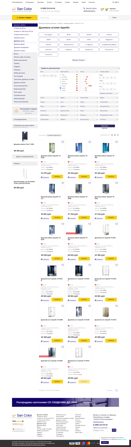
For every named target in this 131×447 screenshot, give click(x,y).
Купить (57, 176)
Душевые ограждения (21, 47)
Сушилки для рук (19, 95)
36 (115, 135)
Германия (84, 77)
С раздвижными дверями (109, 44)
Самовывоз (59, 434)
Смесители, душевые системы (24, 79)
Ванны (16, 54)
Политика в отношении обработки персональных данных (28, 445)
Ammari (63, 86)
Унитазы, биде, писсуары (22, 57)
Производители (17, 2)
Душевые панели (19, 82)
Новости (77, 427)
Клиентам (78, 414)
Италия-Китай (85, 86)
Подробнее (87, 403)
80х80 (68, 34)
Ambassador (64, 83)
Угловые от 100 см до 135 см (23, 31)
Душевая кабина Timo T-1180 (24, 144)
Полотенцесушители (21, 86)
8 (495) (48, 8)
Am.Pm (63, 81)
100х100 (88, 34)
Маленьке (48, 49)
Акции (84, 2)
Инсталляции (18, 76)
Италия (83, 88)
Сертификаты (60, 436)
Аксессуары (18, 92)
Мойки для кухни (19, 73)
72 (118, 135)
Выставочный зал (80, 425)
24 (112, 135)
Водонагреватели (20, 89)
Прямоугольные (19, 38)
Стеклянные (48, 54)
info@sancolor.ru (89, 11)
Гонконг (84, 79)
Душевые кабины (19, 25)
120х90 (48, 39)
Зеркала (16, 63)
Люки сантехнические (21, 101)
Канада (83, 90)
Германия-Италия (86, 74)
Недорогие (69, 49)
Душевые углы (19, 41)
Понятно (104, 442)
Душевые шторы (19, 50)
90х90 (89, 39)
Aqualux (64, 90)
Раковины (17, 70)
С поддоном (89, 44)
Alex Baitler (64, 77)
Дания (83, 81)
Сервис (67, 2)
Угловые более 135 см (21, 34)
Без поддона (48, 34)
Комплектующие (19, 98)
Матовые (48, 44)
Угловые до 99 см (19, 28)
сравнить (46, 177)
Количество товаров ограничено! (28, 111)
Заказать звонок (91, 8)
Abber (63, 74)
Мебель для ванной (20, 60)
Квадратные (109, 39)
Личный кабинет (80, 418)
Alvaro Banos (65, 79)
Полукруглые (89, 49)
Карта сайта (78, 432)
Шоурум (75, 2)
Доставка (41, 2)
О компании (29, 2)
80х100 (69, 39)
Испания (84, 83)
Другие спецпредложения (24, 156)
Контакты (92, 2)
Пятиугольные (109, 49)
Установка (58, 2)
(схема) (107, 417)
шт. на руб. (113, 10)
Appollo (63, 88)
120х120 (109, 34)
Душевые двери (19, 44)
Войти (117, 2)
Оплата (49, 2)
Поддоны (17, 66)
